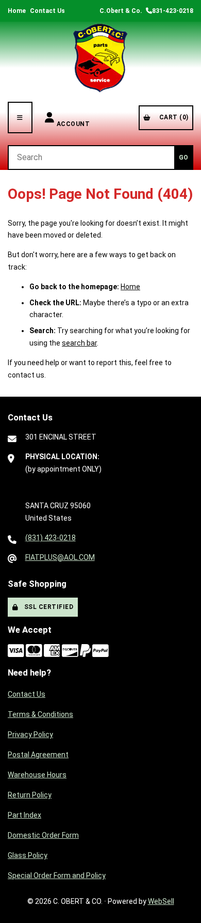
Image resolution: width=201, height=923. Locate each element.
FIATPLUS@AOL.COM (60, 557)
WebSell (161, 901)
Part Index (24, 815)
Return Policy (30, 795)
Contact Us (47, 10)
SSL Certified (47, 607)
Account (73, 117)
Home (17, 10)
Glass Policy (27, 855)
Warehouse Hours (37, 775)
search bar (79, 343)
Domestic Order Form (43, 835)
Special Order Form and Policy (57, 875)
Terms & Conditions (40, 714)
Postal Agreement (38, 754)
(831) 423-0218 (50, 538)
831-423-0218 (172, 10)
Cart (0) (172, 117)
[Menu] (20, 117)
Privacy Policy (30, 734)
